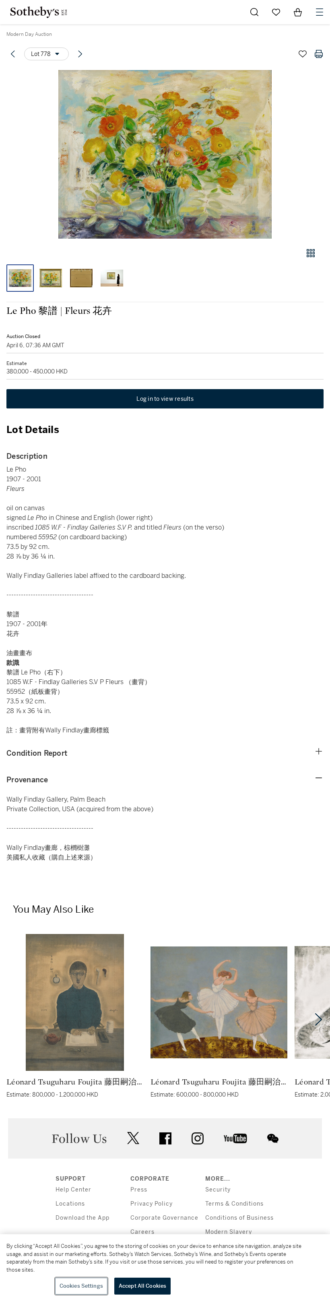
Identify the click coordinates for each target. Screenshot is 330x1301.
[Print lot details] (318, 53)
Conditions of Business (239, 1217)
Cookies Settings (81, 1285)
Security (218, 1189)
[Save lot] (302, 53)
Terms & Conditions (234, 1203)
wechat (272, 1138)
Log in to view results (165, 398)
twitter (133, 1138)
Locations (70, 1203)
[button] (165, 154)
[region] (165, 1267)
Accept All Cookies (142, 1285)
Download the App (82, 1217)
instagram (198, 1138)
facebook (165, 1138)
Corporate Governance (164, 1217)
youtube (235, 1138)
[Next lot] (80, 53)
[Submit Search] (254, 12)
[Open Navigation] (320, 12)
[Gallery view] (310, 253)
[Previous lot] (13, 53)
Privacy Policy (151, 1203)
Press (138, 1189)
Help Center (73, 1189)
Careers (142, 1232)
